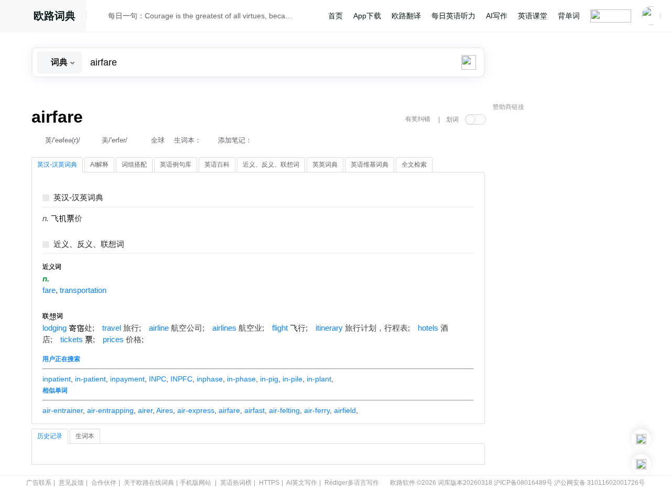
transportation (83, 290)
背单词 (569, 16)
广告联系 (38, 482)
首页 (335, 16)
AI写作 (496, 16)
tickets (71, 339)
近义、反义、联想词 (88, 244)
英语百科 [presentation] (217, 164)
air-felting (284, 410)
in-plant (319, 379)
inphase (210, 379)
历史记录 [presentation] (49, 436)
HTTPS (269, 482)
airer (145, 410)
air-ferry (317, 410)
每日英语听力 (453, 16)
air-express (195, 410)
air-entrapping (110, 410)
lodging (54, 328)
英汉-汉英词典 (78, 198)
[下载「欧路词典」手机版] (641, 439)
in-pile (292, 379)
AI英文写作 (301, 482)
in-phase (241, 379)
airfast (254, 410)
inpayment (127, 379)
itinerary (329, 328)
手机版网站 (195, 482)
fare (49, 290)
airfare (229, 410)
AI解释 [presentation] (99, 164)
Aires (164, 410)
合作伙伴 (103, 482)
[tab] (57, 165)
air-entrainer (62, 410)
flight (280, 328)
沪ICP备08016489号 (523, 482)
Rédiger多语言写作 (351, 482)
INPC (157, 379)
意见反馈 (71, 482)
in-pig (269, 379)
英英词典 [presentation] (325, 164)
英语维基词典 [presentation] (369, 164)
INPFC (181, 379)
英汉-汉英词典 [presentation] (57, 164)
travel (111, 328)
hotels (428, 328)
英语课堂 (532, 16)
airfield (345, 410)
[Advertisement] (571, 275)
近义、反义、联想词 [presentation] (271, 164)
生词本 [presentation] (84, 436)
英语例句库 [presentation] (175, 164)
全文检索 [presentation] (414, 164)
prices (113, 339)
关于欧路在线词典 (149, 482)
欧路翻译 (406, 16)
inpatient (56, 379)
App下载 (367, 16)
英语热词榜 (236, 482)
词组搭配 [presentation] (134, 164)
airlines (224, 328)
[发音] (100, 17)
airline (159, 328)
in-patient (90, 379)
